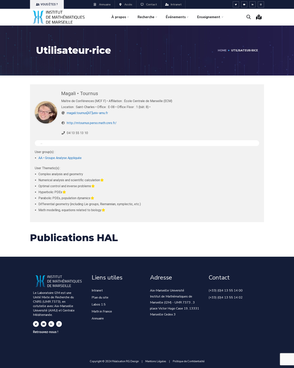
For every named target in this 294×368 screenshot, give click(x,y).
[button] (47, 4)
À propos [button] (118, 17)
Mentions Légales (155, 361)
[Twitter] (236, 4)
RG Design (134, 361)
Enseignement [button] (208, 17)
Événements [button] (176, 17)
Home (222, 50)
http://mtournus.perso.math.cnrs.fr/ (92, 123)
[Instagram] (261, 4)
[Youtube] (244, 4)
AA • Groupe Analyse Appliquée (60, 158)
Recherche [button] (146, 17)
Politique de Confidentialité (188, 361)
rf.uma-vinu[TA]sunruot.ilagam (87, 113)
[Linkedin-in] (252, 4)
